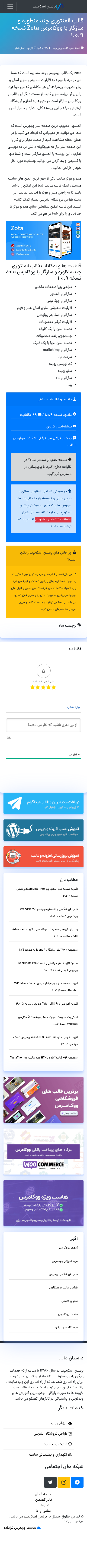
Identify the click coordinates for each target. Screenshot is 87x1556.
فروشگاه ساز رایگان (66, 1328)
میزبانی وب (59, 1423)
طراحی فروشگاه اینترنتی (51, 1434)
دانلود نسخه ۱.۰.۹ (58, 415)
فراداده (8, 1528)
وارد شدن (74, 707)
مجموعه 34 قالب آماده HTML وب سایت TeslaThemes (44, 1058)
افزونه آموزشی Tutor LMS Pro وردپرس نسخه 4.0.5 (47, 1004)
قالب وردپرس (61, 48)
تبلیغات (43, 1505)
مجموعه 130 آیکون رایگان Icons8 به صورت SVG (48, 950)
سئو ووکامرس (69, 1301)
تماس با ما (43, 1511)
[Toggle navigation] (10, 6)
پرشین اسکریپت (44, 7)
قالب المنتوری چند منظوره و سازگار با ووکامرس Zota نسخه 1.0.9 (48, 28)
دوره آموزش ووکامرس (65, 1261)
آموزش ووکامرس (68, 1248)
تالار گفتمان (43, 1500)
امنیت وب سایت (55, 1444)
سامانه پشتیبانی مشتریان (53, 519)
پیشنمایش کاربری (59, 427)
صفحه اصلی (43, 1494)
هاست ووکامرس (68, 1314)
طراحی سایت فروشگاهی (63, 1288)
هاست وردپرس (25, 1528)
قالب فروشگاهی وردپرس (63, 1274)
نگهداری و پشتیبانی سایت (48, 1455)
